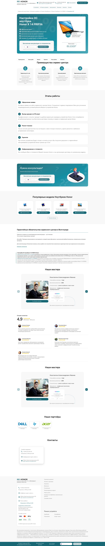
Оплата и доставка (48, 481)
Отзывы (69, 7)
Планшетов (47, 516)
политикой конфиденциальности (45, 49)
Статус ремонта (72, 2)
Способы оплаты (48, 498)
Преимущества (21, 59)
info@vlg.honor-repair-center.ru (30, 456)
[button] (86, 291)
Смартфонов (57, 514)
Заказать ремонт (25, 212)
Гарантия (46, 59)
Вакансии (59, 7)
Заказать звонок (83, 2)
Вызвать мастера (37, 301)
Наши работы (54, 59)
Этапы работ (30, 59)
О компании (36, 7)
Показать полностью (22, 246)
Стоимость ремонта (48, 479)
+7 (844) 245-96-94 (61, 2)
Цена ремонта (53, 7)
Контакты (65, 7)
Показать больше (52, 218)
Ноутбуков (46, 514)
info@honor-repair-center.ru (26, 493)
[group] (22, 425)
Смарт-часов (57, 516)
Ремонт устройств (44, 7)
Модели (38, 59)
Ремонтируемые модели (50, 490)
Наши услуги (47, 492)
